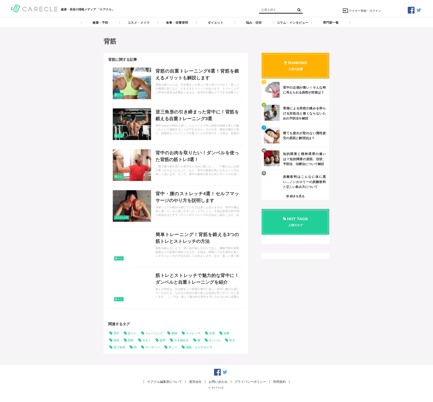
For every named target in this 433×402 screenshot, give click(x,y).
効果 (226, 333)
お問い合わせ (218, 381)
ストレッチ (121, 217)
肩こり (172, 347)
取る (232, 340)
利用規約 (279, 381)
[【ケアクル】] (34, 8)
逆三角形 (119, 347)
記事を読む (176, 83)
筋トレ (119, 94)
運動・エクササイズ (199, 347)
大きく (146, 340)
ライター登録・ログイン (365, 10)
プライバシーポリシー (250, 381)
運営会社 (195, 381)
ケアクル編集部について (164, 381)
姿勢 (163, 340)
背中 (116, 333)
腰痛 (174, 333)
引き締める (181, 340)
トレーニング (154, 333)
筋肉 (116, 340)
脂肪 (131, 340)
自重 (212, 333)
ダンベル (215, 340)
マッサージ (152, 347)
